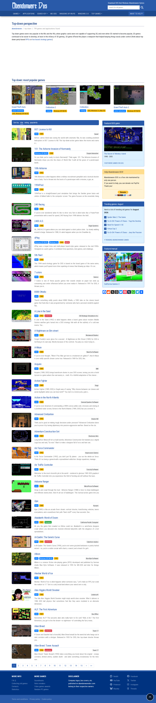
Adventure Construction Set (46, 431)
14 (76, 665)
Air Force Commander (44, 448)
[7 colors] (21, 276)
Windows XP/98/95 (67, 14)
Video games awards (42, 686)
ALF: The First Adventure (45, 609)
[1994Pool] (21, 189)
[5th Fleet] (21, 261)
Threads (134, 689)
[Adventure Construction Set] (21, 436)
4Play (37, 237)
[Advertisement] (78, 57)
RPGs (28, 39)
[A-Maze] (21, 352)
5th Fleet (38, 255)
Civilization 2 (51, 107)
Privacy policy (35, 699)
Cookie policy (47, 699)
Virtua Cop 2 (112, 229)
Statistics (15, 689)
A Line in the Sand (42, 311)
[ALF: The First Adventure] (21, 614)
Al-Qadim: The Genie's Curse (47, 537)
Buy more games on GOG (114, 163)
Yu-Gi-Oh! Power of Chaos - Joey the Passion (124, 232)
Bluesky (116, 689)
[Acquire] (21, 369)
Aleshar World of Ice (43, 573)
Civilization (84, 107)
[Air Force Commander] (21, 453)
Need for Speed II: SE (115, 225)
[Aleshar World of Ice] (21, 578)
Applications (29, 14)
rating (26, 122)
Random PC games (41, 689)
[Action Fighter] (21, 385)
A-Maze (37, 347)
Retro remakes (39, 683)
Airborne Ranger (41, 481)
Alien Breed (39, 626)
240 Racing (39, 204)
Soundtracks (39, 680)
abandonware (17, 28)
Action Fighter (40, 380)
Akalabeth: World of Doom (46, 517)
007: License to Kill (42, 129)
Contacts (15, 686)
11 (60, 665)
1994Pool (38, 185)
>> (91, 665)
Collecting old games (20, 683)
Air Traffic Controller (43, 464)
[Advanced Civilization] (21, 420)
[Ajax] (21, 506)
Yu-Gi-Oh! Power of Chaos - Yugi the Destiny (124, 221)
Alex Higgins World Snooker (46, 590)
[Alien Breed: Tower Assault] (21, 651)
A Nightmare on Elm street (46, 330)
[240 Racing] (21, 209)
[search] (142, 7)
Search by (41, 14)
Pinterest (116, 684)
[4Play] (21, 243)
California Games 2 (111, 284)
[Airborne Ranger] (21, 486)
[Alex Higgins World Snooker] (21, 595)
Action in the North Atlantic (46, 397)
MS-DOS (53, 14)
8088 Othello (40, 291)
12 (65, 665)
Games (16, 14)
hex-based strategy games (42, 39)
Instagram (134, 684)
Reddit (115, 676)
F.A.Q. (14, 680)
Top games (96, 14)
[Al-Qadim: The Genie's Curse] (21, 542)
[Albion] (21, 559)
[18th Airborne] (21, 173)
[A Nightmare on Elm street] (21, 335)
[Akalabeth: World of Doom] (21, 522)
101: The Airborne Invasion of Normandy (52, 148)
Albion (37, 554)
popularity (33, 122)
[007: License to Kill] (21, 134)
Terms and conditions (20, 699)
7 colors (38, 272)
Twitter (133, 680)
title (21, 122)
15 (81, 665)
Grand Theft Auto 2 (121, 107)
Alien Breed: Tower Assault (46, 645)
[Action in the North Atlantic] (21, 402)
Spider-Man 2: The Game (116, 217)
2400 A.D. (39, 221)
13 (71, 665)
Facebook (134, 676)
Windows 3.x (83, 14)
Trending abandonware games (117, 240)
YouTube (116, 680)
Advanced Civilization (44, 414)
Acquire (37, 364)
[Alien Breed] (21, 631)
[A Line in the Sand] (21, 316)
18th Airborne (40, 168)
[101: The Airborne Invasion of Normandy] (21, 154)
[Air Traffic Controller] (21, 469)
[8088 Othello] (21, 296)
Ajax (36, 501)
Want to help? (136, 14)
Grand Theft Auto (19, 107)
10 (55, 665)
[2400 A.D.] (21, 226)
